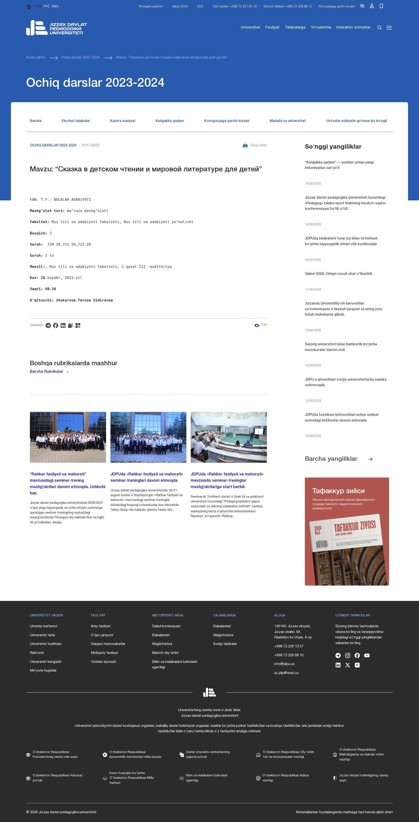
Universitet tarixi (42, 635)
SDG (200, 6)
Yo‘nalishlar (321, 27)
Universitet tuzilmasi (45, 644)
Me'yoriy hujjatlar (43, 670)
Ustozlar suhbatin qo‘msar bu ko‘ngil (356, 121)
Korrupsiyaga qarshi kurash (337, 6)
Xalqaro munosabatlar (108, 644)
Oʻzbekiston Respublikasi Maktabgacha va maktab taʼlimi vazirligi (361, 754)
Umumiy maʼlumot (43, 626)
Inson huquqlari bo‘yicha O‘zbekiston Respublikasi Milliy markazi (132, 778)
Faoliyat (272, 27)
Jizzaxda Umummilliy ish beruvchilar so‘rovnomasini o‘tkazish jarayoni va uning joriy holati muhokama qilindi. (343, 309)
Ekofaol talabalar (76, 121)
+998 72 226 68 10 (289, 655)
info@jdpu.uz (284, 664)
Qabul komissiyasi (166, 626)
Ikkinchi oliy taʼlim (165, 653)
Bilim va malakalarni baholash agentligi (174, 664)
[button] (362, 7)
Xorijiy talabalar (225, 644)
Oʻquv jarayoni (102, 635)
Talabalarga (295, 27)
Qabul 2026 (180, 6)
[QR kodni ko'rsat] (79, 325)
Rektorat (37, 653)
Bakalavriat (161, 635)
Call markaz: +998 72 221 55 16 (235, 6)
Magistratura (162, 644)
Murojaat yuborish (151, 6)
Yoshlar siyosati (103, 662)
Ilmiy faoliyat (100, 626)
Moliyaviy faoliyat (104, 653)
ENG (55, 6)
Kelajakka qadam (170, 121)
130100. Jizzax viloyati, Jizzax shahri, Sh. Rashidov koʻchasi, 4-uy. (293, 632)
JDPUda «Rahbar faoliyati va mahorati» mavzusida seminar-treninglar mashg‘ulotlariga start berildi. (227, 481)
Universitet (250, 27)
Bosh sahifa (35, 57)
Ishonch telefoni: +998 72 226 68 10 (288, 6)
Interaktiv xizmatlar (354, 27)
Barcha (35, 121)
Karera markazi (122, 121)
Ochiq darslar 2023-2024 (80, 57)
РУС (47, 6)
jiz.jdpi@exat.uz (286, 673)
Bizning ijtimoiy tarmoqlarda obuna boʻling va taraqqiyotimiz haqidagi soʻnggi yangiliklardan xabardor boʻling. (359, 635)
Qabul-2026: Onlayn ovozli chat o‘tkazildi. (339, 273)
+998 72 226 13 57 (289, 646)
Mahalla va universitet (288, 121)
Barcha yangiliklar (331, 459)
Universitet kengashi (45, 662)
